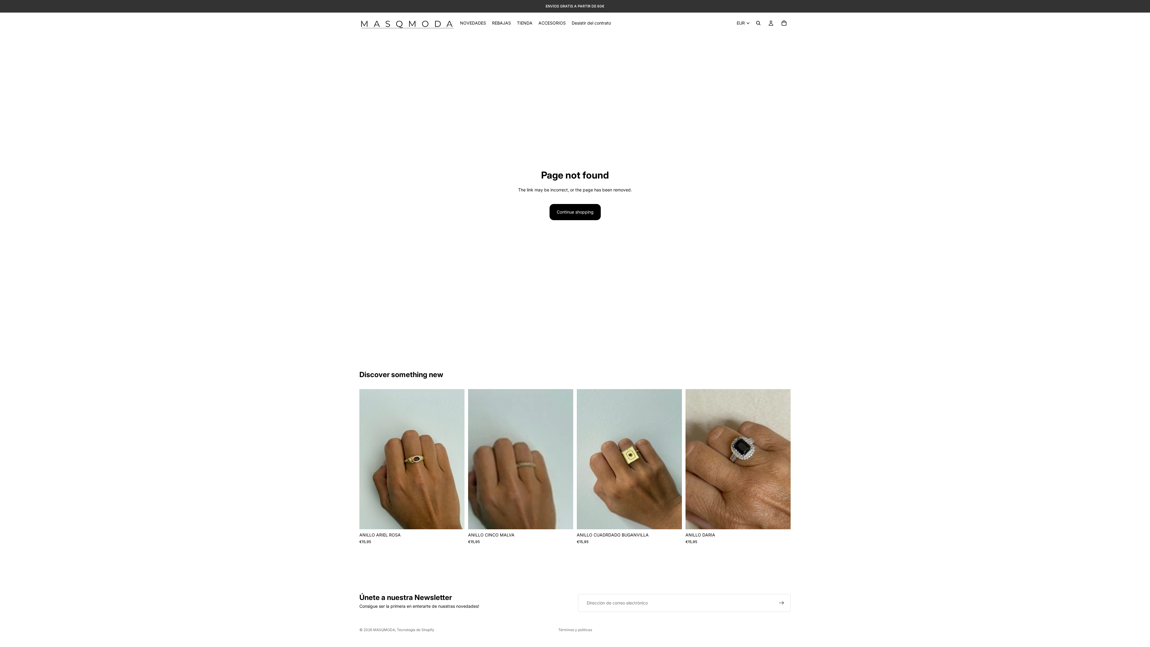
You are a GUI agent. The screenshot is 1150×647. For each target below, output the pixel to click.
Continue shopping (575, 211)
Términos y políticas (575, 630)
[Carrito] (784, 23)
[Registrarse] (781, 603)
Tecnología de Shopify (415, 630)
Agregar (460, 519)
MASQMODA (384, 630)
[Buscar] (758, 23)
